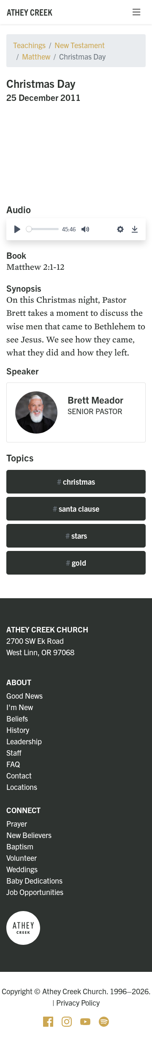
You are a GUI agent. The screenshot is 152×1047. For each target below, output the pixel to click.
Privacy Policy (78, 1002)
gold (76, 562)
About (18, 682)
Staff (14, 752)
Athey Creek (29, 11)
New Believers (29, 835)
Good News (24, 695)
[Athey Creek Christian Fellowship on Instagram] (67, 1020)
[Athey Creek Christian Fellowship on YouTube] (86, 1020)
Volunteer (21, 858)
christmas (76, 481)
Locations (21, 787)
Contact (19, 775)
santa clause (76, 508)
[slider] (42, 229)
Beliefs (17, 718)
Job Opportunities (34, 892)
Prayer (16, 823)
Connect (23, 810)
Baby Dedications (34, 880)
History (17, 730)
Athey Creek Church (47, 629)
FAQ (13, 764)
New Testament (79, 45)
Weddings (22, 869)
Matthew (36, 56)
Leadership (24, 741)
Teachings (29, 45)
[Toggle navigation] (136, 12)
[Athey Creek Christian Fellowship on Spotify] (104, 1020)
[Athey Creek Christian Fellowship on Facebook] (49, 1020)
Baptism (19, 846)
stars (76, 535)
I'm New (19, 707)
